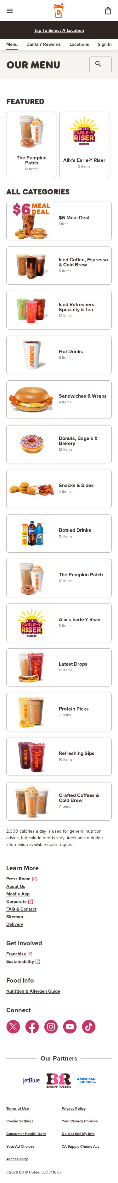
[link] (31, 145)
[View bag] (108, 10)
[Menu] (9, 10)
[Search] (100, 64)
